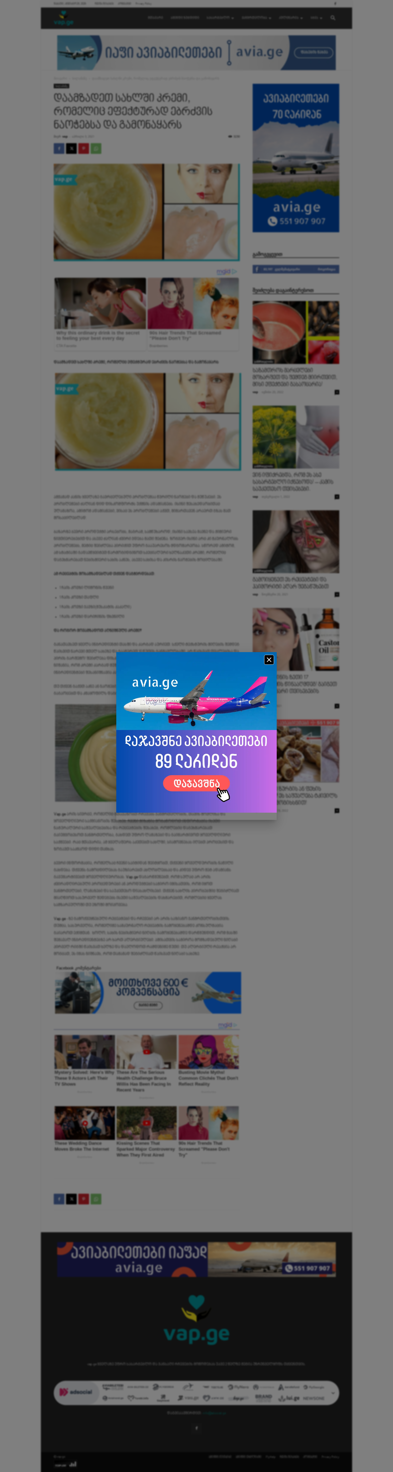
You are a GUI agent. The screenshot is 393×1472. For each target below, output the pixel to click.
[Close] (269, 660)
